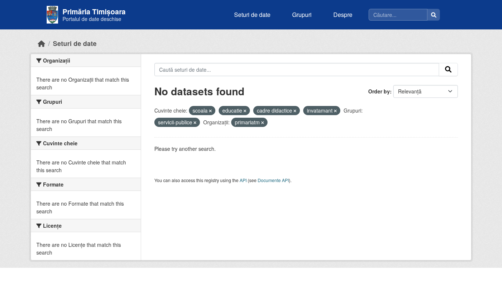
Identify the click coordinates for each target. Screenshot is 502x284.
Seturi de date (252, 14)
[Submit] (448, 69)
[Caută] (433, 15)
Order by (379, 91)
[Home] (41, 43)
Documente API (273, 180)
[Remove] (210, 111)
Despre (342, 14)
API (243, 180)
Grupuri (302, 14)
